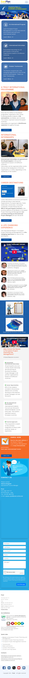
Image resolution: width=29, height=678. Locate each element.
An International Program (17, 24)
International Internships (17, 45)
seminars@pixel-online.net (7, 657)
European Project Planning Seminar (13, 639)
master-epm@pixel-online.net (14, 496)
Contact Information (9, 647)
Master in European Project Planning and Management (15, 638)
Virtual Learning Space (9, 649)
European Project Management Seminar (14, 641)
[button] (2, 15)
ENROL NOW (6, 455)
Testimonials (6, 644)
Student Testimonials (16, 66)
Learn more (7, 37)
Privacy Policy (4, 609)
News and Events (8, 646)
